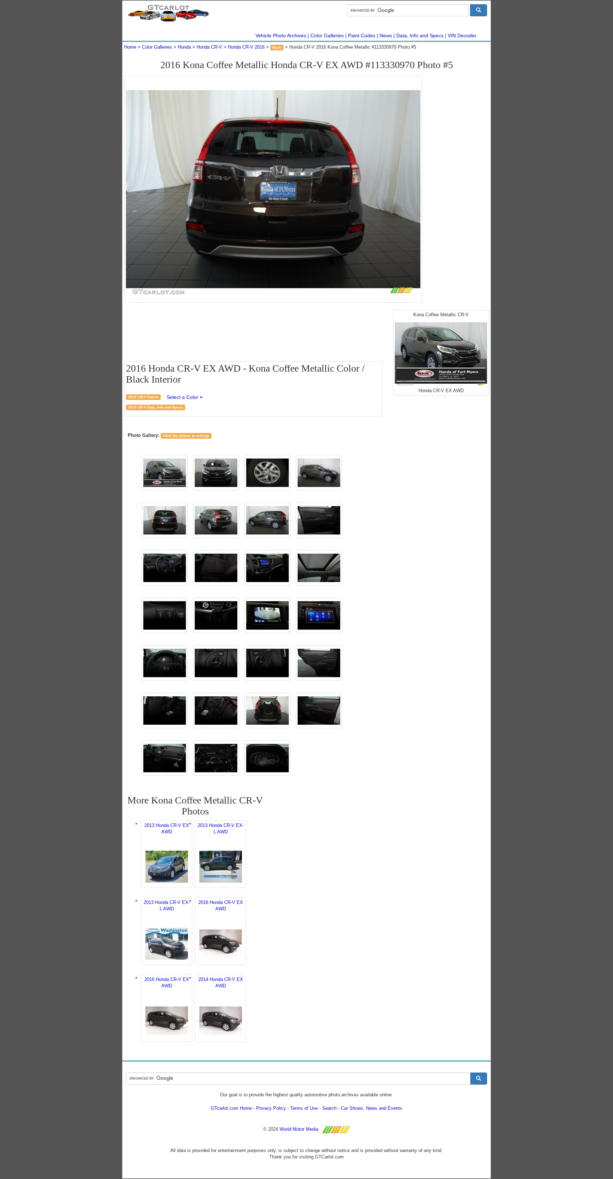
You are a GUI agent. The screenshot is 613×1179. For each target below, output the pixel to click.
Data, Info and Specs (419, 35)
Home (130, 47)
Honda (184, 47)
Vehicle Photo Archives (280, 35)
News (386, 35)
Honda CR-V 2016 (246, 47)
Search (329, 1108)
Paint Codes (361, 35)
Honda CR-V (209, 47)
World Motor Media (299, 1129)
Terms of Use (304, 1108)
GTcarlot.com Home (231, 1108)
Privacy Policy (271, 1108)
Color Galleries (327, 35)
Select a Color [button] (183, 397)
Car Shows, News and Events (371, 1108)
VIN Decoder (462, 35)
